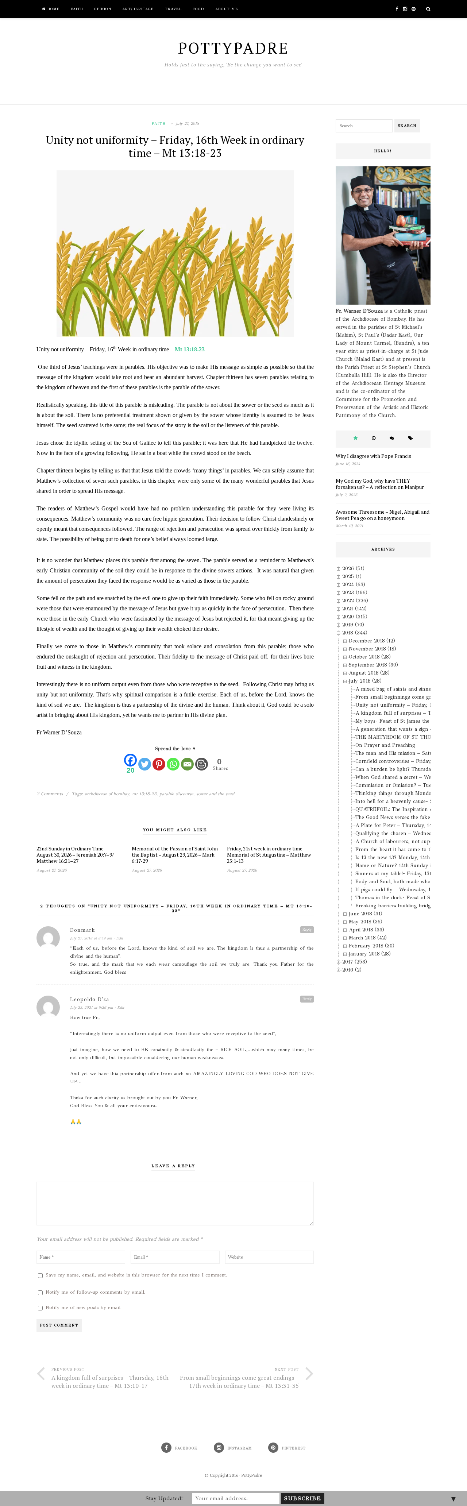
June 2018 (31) (365, 914)
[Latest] (373, 438)
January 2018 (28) (370, 954)
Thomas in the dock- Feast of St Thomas (403, 898)
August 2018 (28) (369, 673)
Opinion (102, 9)
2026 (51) (353, 568)
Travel (173, 9)
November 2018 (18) (372, 649)
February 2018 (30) (371, 946)
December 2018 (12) (372, 641)
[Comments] (392, 438)
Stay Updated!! (165, 1498)
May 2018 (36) (365, 922)
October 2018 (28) (370, 657)
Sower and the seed (215, 793)
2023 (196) (354, 593)
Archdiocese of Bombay (107, 793)
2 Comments (49, 794)
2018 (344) (354, 633)
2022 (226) (355, 601)
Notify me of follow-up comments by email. (95, 1292)
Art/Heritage (138, 9)
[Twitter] (144, 764)
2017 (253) (354, 962)
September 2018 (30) (373, 665)
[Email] (187, 764)
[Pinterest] (159, 764)
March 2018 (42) (368, 938)
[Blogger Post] (201, 764)
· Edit (118, 938)
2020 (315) (354, 617)
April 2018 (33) (366, 930)
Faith (77, 9)
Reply (307, 929)
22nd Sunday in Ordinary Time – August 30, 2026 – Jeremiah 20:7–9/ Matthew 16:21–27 (75, 855)
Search (407, 126)
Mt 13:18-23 (190, 349)
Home (53, 9)
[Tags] (411, 438)
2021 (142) (354, 609)
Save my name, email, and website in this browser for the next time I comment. (136, 1275)
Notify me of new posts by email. (83, 1307)
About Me (226, 9)
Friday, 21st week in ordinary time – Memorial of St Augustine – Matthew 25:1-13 (269, 855)
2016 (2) (352, 970)
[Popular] (355, 438)
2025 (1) (352, 577)
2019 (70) (353, 625)
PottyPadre (252, 1475)
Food (198, 9)
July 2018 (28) (365, 681)
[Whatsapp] (173, 764)
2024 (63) (353, 585)
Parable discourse (176, 793)
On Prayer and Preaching (385, 745)
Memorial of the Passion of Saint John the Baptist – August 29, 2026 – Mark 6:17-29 (175, 855)
